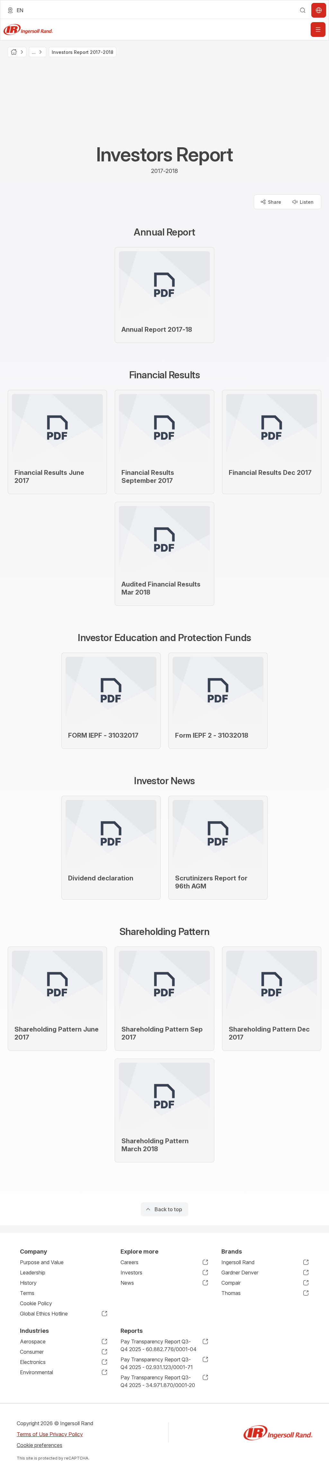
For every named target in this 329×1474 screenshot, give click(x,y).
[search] (302, 10)
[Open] (318, 29)
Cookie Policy (36, 1303)
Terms (27, 1293)
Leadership (32, 1272)
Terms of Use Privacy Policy (50, 1434)
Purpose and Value (42, 1262)
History (28, 1283)
